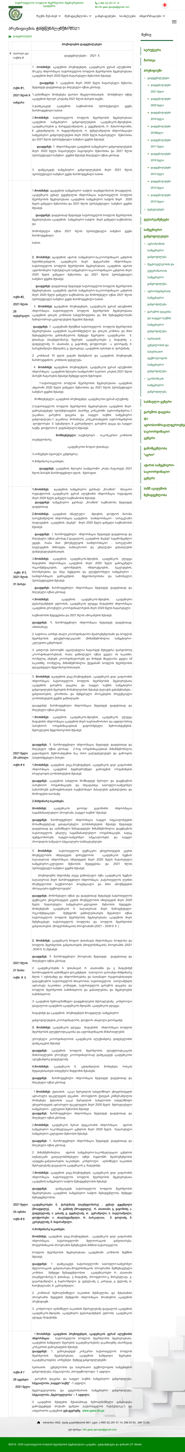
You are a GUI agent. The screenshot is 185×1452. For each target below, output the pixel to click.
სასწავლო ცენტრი (158, 402)
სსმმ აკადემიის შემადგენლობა (155, 492)
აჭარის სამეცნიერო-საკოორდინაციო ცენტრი (159, 471)
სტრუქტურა (152, 50)
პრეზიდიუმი (153, 71)
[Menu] (172, 21)
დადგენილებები (22, 36)
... (36, 1422)
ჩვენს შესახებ (46, 16)
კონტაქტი (66, 27)
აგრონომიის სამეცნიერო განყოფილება (157, 250)
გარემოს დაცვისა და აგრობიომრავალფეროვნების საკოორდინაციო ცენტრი (159, 425)
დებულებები (155, 210)
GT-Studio (136, 1444)
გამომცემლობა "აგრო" (155, 451)
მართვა (149, 60)
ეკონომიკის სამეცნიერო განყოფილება (157, 385)
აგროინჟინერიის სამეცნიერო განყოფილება (159, 297)
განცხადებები (105, 16)
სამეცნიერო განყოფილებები (156, 233)
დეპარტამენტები (156, 219)
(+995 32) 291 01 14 (108, 3)
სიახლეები (127, 16)
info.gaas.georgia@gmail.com (113, 7)
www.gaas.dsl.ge (93, 1411)
